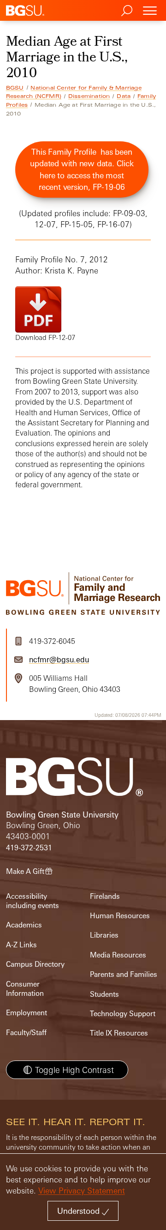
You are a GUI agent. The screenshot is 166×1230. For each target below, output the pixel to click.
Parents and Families (123, 974)
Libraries (104, 935)
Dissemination (89, 96)
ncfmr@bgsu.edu (59, 659)
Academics (24, 925)
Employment (26, 1012)
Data (123, 96)
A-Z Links (21, 944)
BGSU (15, 88)
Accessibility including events (32, 901)
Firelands (105, 896)
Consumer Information (25, 989)
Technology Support (122, 1013)
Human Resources (120, 915)
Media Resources (118, 955)
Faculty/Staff (26, 1032)
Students (104, 994)
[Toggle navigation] (150, 10)
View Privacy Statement (81, 1190)
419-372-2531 (29, 847)
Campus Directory (35, 964)
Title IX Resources (119, 1033)
